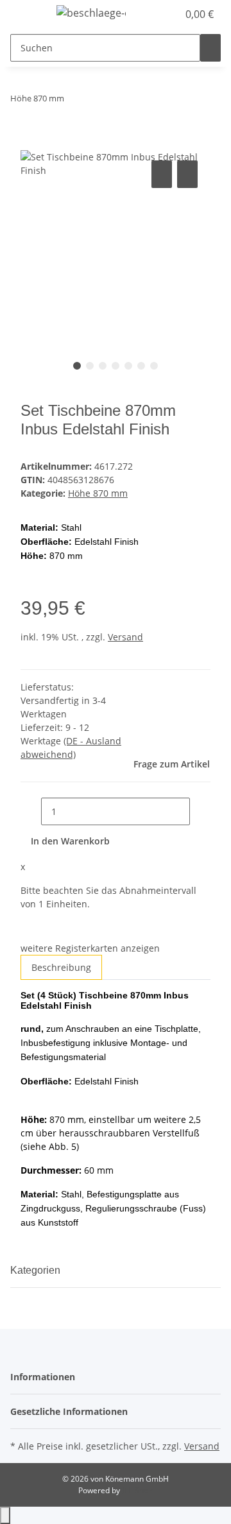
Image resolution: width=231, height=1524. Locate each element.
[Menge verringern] (31, 811)
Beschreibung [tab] (61, 967)
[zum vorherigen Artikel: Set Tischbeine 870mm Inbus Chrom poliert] (74, 101)
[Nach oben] (5, 1515)
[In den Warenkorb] (31, 143)
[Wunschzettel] (168, 14)
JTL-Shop (137, 1490)
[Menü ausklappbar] (26, 15)
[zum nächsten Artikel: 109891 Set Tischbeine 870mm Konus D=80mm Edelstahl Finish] (97, 101)
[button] (154, 14)
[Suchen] (210, 48)
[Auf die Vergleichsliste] (161, 174)
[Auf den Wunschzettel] (187, 174)
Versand (125, 637)
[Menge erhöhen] (200, 811)
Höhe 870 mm (98, 493)
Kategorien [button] (36, 1270)
